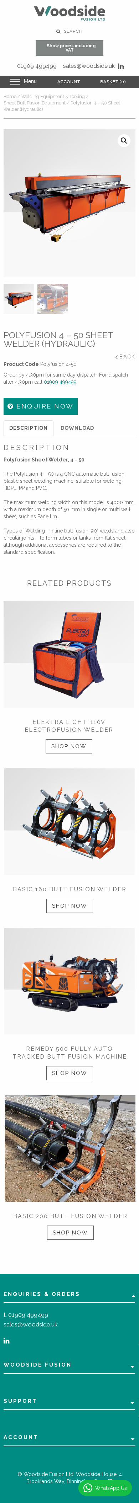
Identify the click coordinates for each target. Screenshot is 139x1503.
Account (68, 81)
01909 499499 (37, 66)
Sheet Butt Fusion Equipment (35, 103)
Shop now (69, 746)
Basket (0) (113, 81)
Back (127, 356)
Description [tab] (28, 428)
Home (10, 96)
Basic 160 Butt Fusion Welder (70, 889)
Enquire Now (44, 406)
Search (72, 31)
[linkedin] (121, 66)
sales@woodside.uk (89, 66)
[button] (124, 140)
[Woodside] (69, 13)
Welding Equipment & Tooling (53, 96)
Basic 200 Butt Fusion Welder (70, 1216)
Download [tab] (77, 428)
